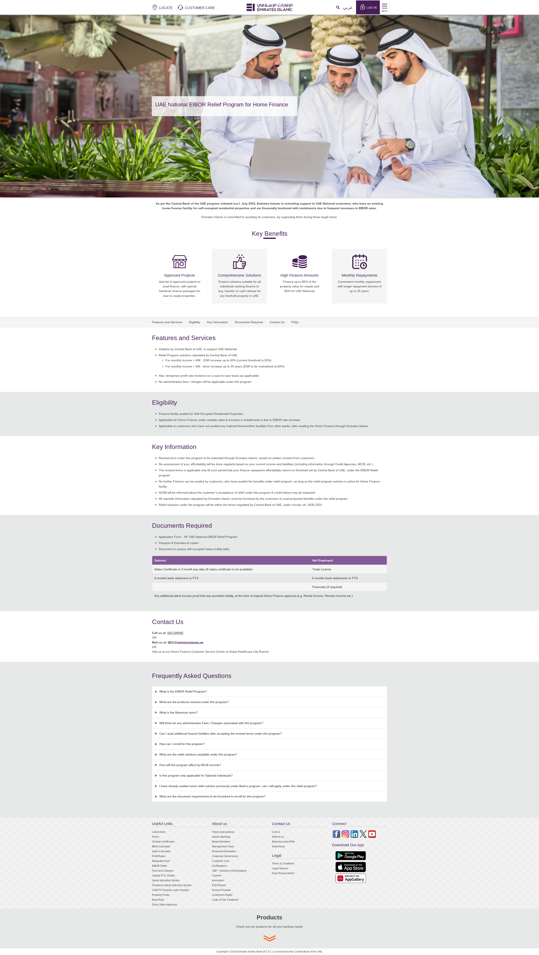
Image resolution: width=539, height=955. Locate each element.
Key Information (217, 322)
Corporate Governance (225, 856)
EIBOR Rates (159, 865)
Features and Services (167, 322)
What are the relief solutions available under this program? (198, 754)
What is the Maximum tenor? (178, 712)
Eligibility (194, 322)
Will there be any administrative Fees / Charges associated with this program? (211, 723)
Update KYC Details (163, 875)
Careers (216, 875)
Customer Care (220, 861)
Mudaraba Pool (161, 861)
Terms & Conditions (283, 863)
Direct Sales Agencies (164, 904)
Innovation (218, 880)
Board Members (221, 841)
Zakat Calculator (161, 851)
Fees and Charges (162, 870)
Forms (155, 836)
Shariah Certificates (163, 841)
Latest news (159, 831)
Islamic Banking (221, 836)
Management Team (223, 846)
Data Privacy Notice (283, 873)
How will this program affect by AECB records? (190, 765)
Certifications (219, 865)
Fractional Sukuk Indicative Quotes (172, 885)
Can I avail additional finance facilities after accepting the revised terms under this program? (220, 733)
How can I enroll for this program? (182, 744)
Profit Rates (158, 856)
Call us (276, 831)
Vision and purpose (223, 831)
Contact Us (277, 322)
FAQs (295, 322)
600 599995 (175, 633)
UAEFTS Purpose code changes (170, 890)
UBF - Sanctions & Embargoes (229, 870)
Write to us (278, 836)
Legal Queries (280, 868)
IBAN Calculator (161, 846)
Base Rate (158, 899)
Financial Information (224, 851)
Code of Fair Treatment (225, 899)
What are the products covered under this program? (194, 702)
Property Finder (161, 894)
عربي (348, 7)
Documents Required (249, 322)
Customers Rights (222, 894)
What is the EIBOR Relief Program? (183, 691)
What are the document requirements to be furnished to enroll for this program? (212, 796)
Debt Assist (278, 846)
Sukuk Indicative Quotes (166, 880)
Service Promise (221, 890)
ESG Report (219, 885)
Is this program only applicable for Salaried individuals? (196, 775)
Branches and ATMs (283, 841)
